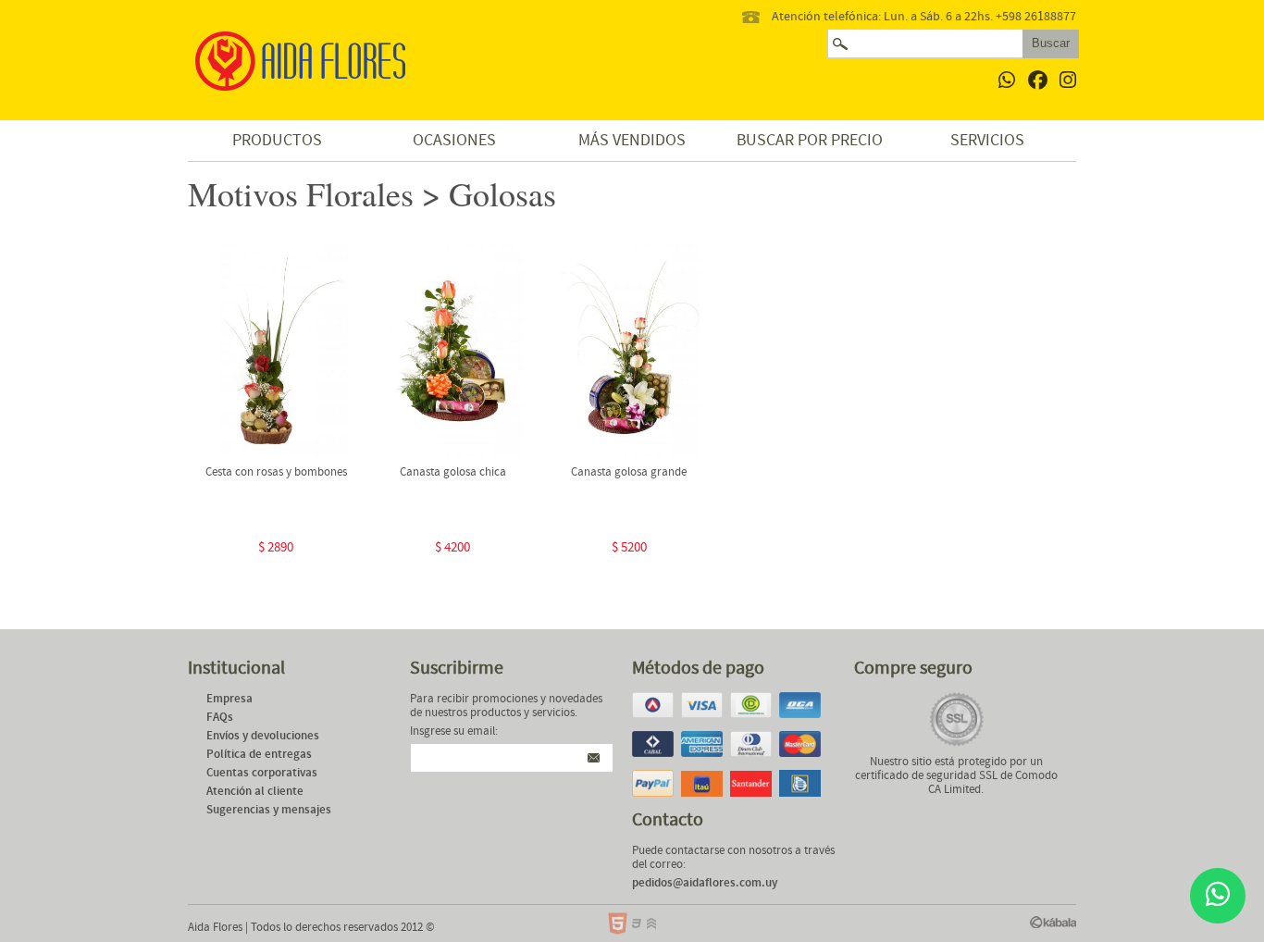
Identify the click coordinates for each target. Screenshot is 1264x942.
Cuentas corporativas (261, 773)
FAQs (219, 718)
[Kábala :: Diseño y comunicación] (1053, 922)
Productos (277, 140)
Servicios (987, 140)
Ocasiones (454, 140)
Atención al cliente (255, 792)
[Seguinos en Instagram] (1068, 81)
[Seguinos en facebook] (1037, 81)
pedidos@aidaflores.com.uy (704, 883)
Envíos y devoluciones (262, 736)
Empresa (229, 699)
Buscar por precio (810, 140)
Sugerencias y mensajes (268, 810)
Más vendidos (632, 140)
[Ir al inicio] (303, 62)
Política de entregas (259, 755)
